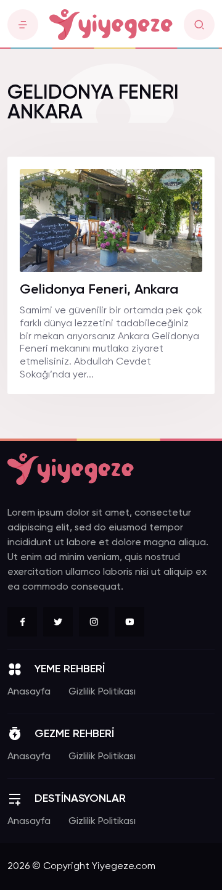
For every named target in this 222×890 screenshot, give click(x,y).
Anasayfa (29, 692)
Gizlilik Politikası (102, 692)
